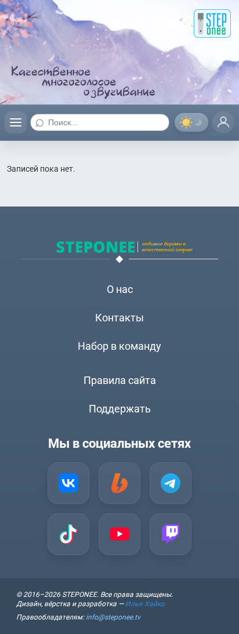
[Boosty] (119, 483)
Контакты (119, 317)
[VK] (68, 483)
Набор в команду (119, 346)
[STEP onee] (212, 23)
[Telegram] (170, 483)
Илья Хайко (145, 604)
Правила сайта (120, 380)
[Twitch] (170, 534)
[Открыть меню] (16, 122)
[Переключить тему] (191, 122)
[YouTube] (119, 534)
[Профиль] (223, 122)
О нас (120, 289)
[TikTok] (68, 534)
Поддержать (120, 409)
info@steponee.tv (113, 617)
